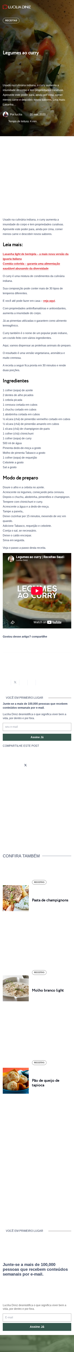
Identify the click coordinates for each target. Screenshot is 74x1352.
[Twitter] (25, 765)
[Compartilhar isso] (7, 682)
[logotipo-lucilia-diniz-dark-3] (17, 7)
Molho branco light (48, 990)
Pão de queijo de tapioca (45, 1083)
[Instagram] (6, 765)
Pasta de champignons (50, 900)
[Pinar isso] (32, 682)
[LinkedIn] (44, 765)
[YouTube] (35, 765)
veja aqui (49, 300)
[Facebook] (15, 765)
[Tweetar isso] (15, 682)
